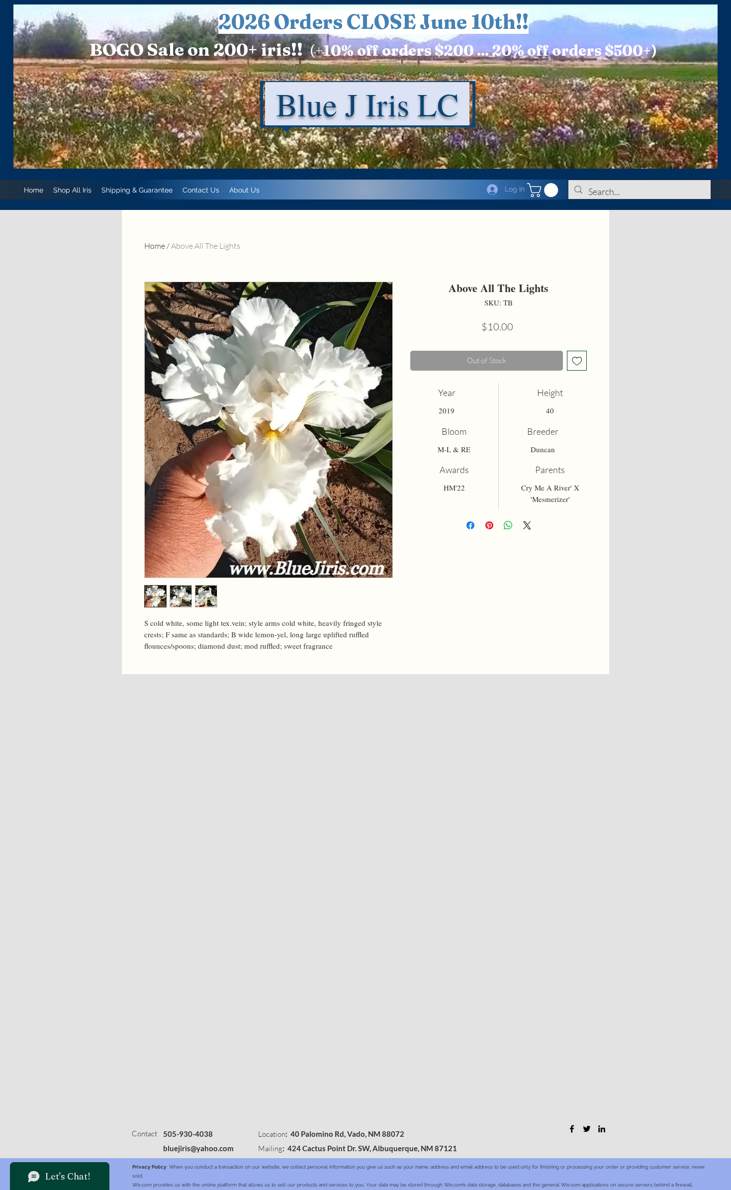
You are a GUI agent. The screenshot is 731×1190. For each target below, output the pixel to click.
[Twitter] (587, 1129)
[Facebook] (572, 1129)
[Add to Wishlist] (577, 361)
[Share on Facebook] (470, 525)
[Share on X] (527, 525)
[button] (544, 190)
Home (154, 246)
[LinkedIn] (602, 1129)
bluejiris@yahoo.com (198, 1148)
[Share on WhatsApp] (508, 525)
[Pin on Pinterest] (489, 525)
